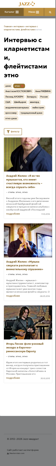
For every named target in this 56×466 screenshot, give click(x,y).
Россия (44, 96)
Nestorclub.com (17, 453)
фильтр (14, 131)
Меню (32, 11)
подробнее (13, 213)
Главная (8, 26)
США (7, 102)
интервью (19, 26)
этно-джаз (11, 118)
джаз (8, 86)
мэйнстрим (38, 107)
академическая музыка (17, 107)
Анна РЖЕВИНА (43, 91)
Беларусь (32, 96)
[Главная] (28, 4)
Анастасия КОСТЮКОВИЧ (18, 91)
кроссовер (11, 113)
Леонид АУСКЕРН (14, 96)
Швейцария (20, 102)
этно (17, 86)
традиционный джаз (31, 113)
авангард (34, 102)
